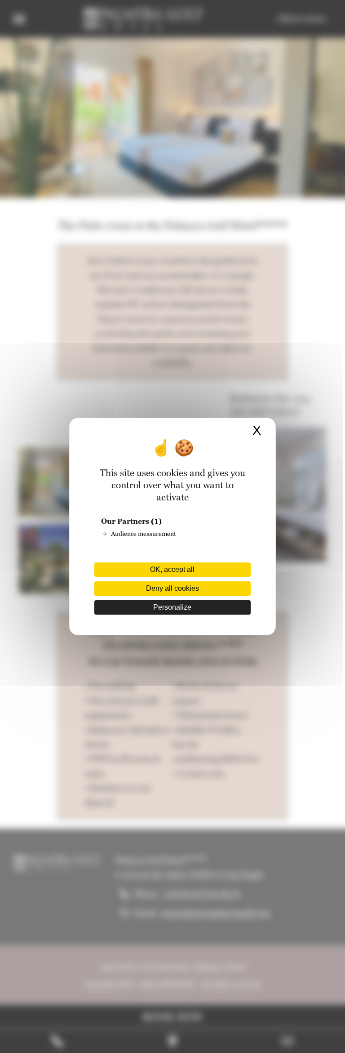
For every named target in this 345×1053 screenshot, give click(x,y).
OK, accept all (172, 569)
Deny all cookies (172, 588)
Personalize (172, 607)
